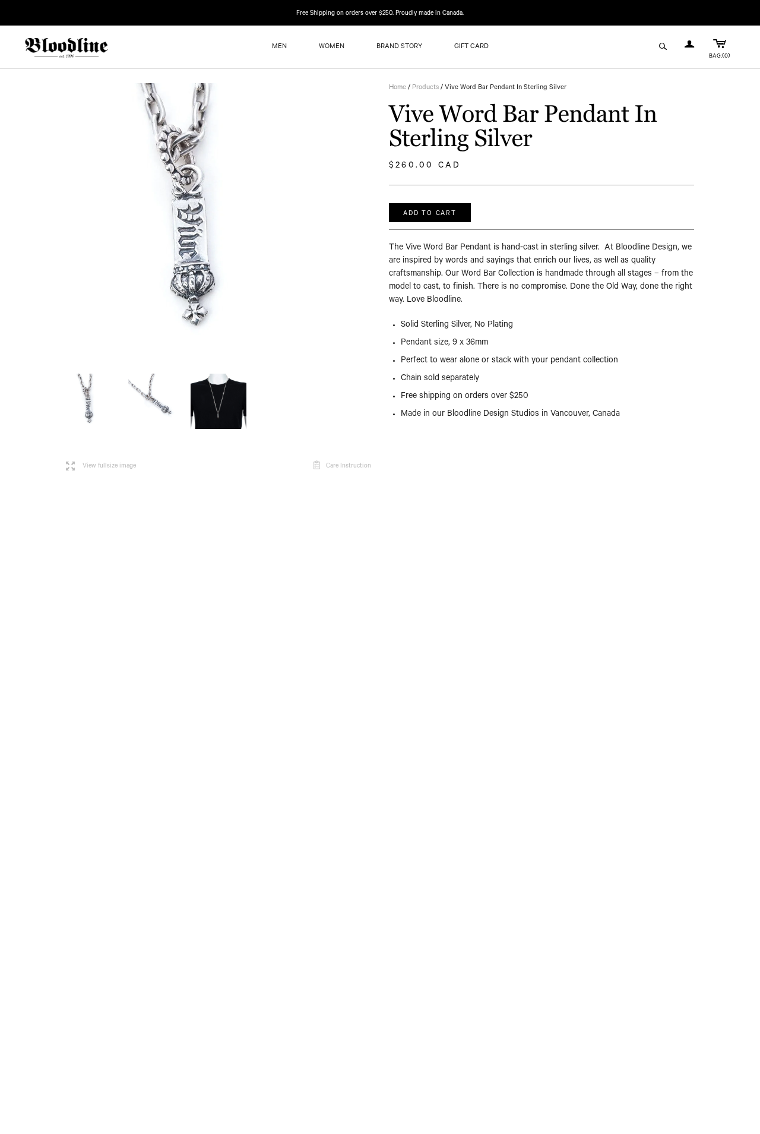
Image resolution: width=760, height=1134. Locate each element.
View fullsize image (101, 467)
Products (425, 88)
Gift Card (471, 47)
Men (279, 47)
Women (331, 47)
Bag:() (719, 56)
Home (397, 88)
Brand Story (399, 47)
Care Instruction (348, 466)
